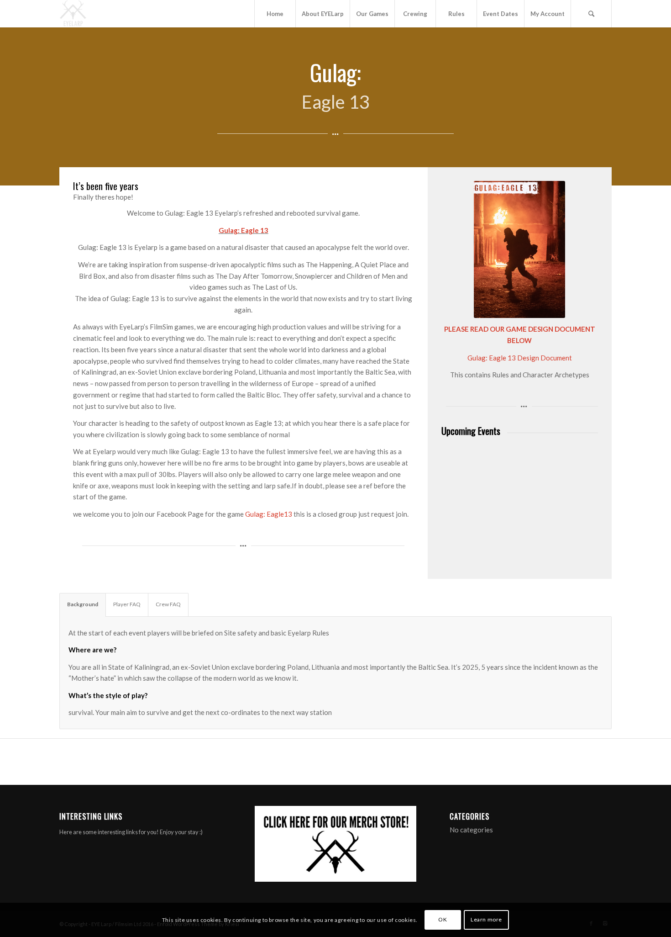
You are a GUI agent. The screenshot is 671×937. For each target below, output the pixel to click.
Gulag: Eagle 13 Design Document (519, 358)
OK (442, 919)
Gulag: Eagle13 (269, 514)
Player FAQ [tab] (127, 604)
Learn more (486, 919)
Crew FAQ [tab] (168, 604)
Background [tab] (82, 604)
